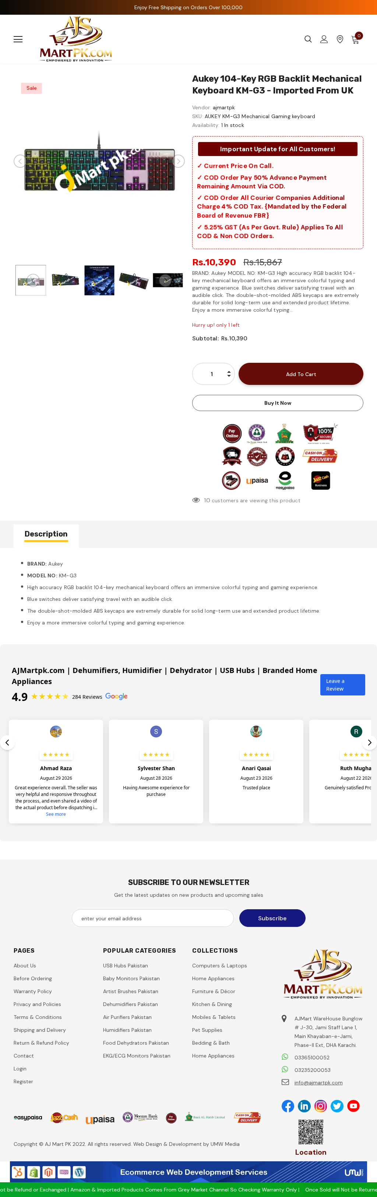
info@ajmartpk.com (319, 1082)
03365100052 (312, 1057)
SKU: (197, 116)
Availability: (206, 125)
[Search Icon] (308, 39)
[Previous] (20, 161)
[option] (99, 161)
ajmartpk (224, 107)
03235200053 (313, 1070)
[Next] (178, 161)
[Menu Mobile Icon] (18, 39)
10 (207, 500)
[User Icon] (324, 39)
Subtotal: (205, 338)
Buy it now (277, 403)
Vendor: (201, 107)
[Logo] (76, 39)
